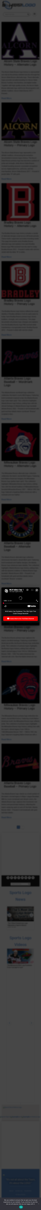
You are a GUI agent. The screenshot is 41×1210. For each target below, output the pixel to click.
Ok (21, 1207)
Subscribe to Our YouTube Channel (22, 618)
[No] (39, 1204)
